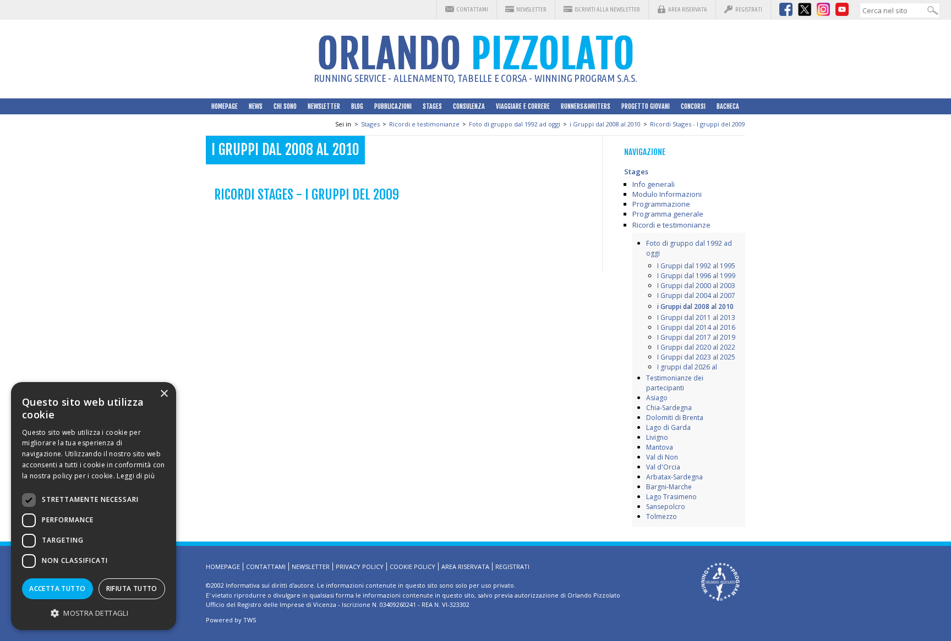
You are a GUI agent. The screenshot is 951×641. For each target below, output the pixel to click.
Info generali (653, 184)
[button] (93, 612)
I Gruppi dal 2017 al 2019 (696, 337)
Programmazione (661, 204)
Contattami (472, 9)
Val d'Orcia (663, 467)
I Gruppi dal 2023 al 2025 (696, 357)
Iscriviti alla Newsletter (607, 9)
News (256, 106)
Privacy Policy (360, 566)
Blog (357, 106)
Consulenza (469, 106)
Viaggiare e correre (523, 106)
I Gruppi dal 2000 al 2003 (696, 285)
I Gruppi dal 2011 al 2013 (696, 317)
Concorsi (693, 106)
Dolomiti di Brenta (674, 417)
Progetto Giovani (645, 106)
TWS (249, 620)
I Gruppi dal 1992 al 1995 (696, 265)
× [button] (164, 394)
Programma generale (667, 214)
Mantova (659, 447)
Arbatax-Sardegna (674, 477)
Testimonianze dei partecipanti (674, 383)
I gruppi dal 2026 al (687, 367)
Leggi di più (136, 475)
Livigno (657, 437)
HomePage (224, 106)
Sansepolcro (665, 506)
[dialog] (93, 506)
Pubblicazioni (393, 106)
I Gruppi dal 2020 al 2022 (696, 347)
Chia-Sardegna (669, 407)
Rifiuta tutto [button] (131, 588)
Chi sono (285, 106)
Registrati (748, 9)
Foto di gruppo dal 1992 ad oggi (514, 124)
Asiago (657, 397)
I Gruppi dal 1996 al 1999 (696, 275)
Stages (432, 106)
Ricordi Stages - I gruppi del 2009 (697, 124)
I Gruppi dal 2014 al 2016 (696, 327)
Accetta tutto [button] (57, 588)
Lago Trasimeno (671, 496)
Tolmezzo (661, 516)
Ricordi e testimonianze (424, 124)
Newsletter (531, 9)
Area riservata (687, 9)
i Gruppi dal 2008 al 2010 (605, 124)
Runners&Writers (585, 106)
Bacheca (728, 106)
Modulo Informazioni (667, 194)
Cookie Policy (412, 566)
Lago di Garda (668, 427)
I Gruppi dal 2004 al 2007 (696, 295)
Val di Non (662, 457)
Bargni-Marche (669, 486)
